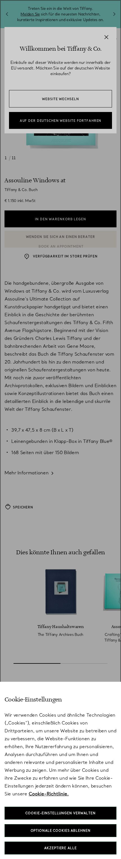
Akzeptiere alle (60, 848)
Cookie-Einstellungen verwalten (60, 813)
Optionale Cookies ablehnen (61, 831)
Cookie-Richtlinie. (49, 794)
